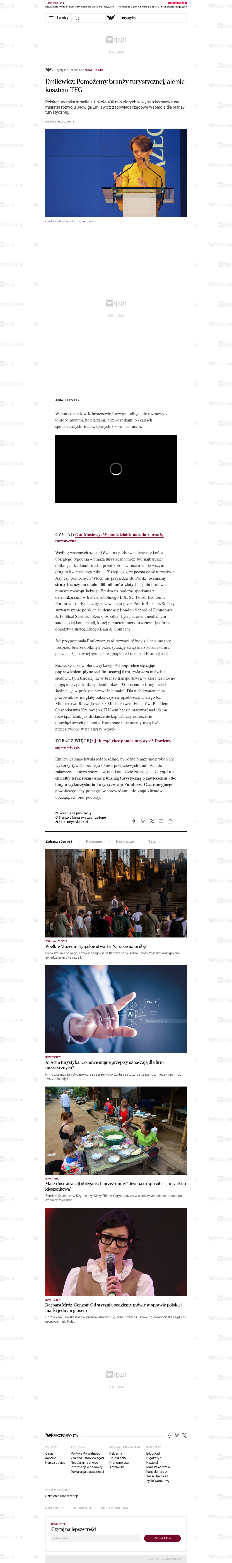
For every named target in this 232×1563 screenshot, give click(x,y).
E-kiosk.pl (153, 1453)
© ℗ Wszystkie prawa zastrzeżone (80, 817)
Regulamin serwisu (84, 1462)
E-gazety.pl (154, 1458)
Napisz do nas (55, 1462)
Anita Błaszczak (67, 400)
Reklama (115, 1453)
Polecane (94, 841)
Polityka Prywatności (86, 1453)
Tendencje (75, 70)
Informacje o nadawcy (87, 1467)
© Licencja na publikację (73, 813)
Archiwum (116, 1467)
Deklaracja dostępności (87, 1471)
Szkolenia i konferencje (62, 1496)
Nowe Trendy (94, 70)
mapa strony (54, 1508)
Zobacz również (58, 841)
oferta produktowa (115, 1508)
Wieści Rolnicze (157, 1476)
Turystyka (60, 70)
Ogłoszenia (117, 1458)
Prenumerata (119, 1462)
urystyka (128, 18)
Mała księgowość (158, 1467)
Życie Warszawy (157, 1481)
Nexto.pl (152, 1462)
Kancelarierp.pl (156, 1471)
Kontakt (50, 1458)
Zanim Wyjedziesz (56, 941)
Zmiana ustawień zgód (87, 1458)
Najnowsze (125, 841)
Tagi (151, 841)
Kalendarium (82, 1508)
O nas (49, 1453)
